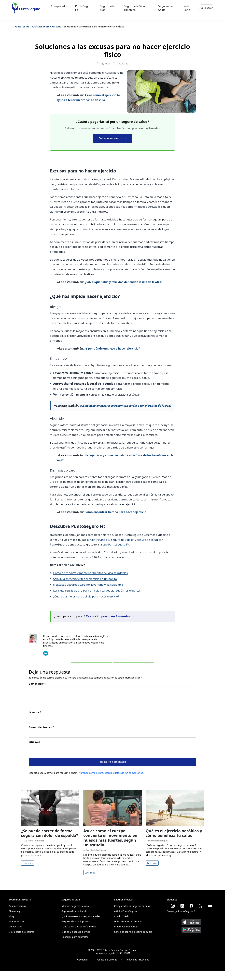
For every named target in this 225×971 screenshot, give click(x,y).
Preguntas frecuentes (126, 926)
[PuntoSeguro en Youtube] (210, 906)
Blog (11, 916)
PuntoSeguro (21, 26)
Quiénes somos (17, 906)
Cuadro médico (122, 916)
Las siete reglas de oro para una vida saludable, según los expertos (97, 590)
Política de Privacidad (137, 959)
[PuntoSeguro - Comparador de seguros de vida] (26, 7)
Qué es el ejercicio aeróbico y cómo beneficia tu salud (174, 833)
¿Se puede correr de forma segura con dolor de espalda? (49, 833)
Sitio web (34, 741)
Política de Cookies (107, 959)
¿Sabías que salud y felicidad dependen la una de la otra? (123, 282)
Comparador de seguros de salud (132, 906)
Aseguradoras (16, 921)
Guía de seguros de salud (128, 921)
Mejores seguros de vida (75, 906)
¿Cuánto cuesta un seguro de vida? (81, 916)
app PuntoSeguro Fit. (116, 544)
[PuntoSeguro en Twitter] (201, 906)
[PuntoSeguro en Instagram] (173, 906)
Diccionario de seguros (21, 931)
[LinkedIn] (45, 653)
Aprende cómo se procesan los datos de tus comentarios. (111, 772)
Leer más (28, 863)
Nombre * (35, 712)
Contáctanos (16, 926)
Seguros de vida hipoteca (76, 921)
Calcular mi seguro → (112, 138)
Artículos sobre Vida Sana (46, 26)
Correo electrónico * (41, 727)
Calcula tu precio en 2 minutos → (110, 616)
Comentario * (37, 683)
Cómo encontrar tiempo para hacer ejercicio (115, 512)
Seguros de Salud (165, 8)
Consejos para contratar (75, 936)
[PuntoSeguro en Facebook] (191, 906)
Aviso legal (82, 959)
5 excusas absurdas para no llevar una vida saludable (88, 584)
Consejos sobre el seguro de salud (133, 931)
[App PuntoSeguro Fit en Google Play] (191, 928)
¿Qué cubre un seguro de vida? (79, 926)
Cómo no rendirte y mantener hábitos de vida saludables (90, 573)
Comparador (59, 6)
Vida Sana (187, 8)
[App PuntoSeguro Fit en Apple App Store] (191, 920)
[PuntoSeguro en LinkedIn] (182, 906)
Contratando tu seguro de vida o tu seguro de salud (124, 540)
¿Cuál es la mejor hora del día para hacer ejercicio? (86, 596)
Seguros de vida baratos (75, 911)
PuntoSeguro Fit (83, 8)
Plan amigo (15, 911)
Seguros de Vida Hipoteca (134, 8)
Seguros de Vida (107, 8)
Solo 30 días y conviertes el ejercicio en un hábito (85, 579)
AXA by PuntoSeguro (125, 911)
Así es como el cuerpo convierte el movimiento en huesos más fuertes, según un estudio (110, 838)
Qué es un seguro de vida (76, 931)
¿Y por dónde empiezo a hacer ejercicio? (112, 348)
